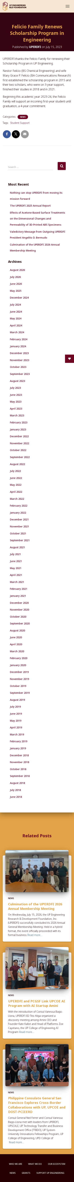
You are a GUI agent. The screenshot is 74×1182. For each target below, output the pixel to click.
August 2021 (17, 547)
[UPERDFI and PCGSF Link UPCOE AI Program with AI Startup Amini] (37, 967)
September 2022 (20, 457)
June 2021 (16, 561)
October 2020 (18, 616)
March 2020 (17, 651)
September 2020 (20, 623)
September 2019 (20, 692)
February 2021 (18, 588)
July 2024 (15, 304)
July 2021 (15, 554)
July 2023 (15, 387)
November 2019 (19, 679)
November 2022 (19, 443)
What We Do (35, 1163)
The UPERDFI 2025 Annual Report (30, 205)
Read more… (34, 935)
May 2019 (15, 720)
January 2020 (18, 665)
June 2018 (16, 796)
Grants (26, 1172)
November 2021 (19, 526)
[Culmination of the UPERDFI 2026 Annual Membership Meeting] (37, 870)
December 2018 (19, 755)
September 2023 (20, 374)
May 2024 (15, 318)
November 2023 (19, 360)
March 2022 (17, 498)
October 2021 (18, 533)
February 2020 (18, 658)
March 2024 (17, 332)
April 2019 (16, 727)
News (23, 117)
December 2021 (19, 519)
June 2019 (16, 713)
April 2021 (16, 575)
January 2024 (18, 346)
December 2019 (19, 672)
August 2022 (17, 464)
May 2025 (15, 290)
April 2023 (16, 408)
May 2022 (15, 484)
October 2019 (18, 686)
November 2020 (19, 609)
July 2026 (15, 277)
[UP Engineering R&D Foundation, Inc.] (16, 6)
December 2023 (19, 353)
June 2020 (16, 637)
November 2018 (19, 762)
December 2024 (19, 297)
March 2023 (17, 415)
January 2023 (18, 429)
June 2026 (16, 283)
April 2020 (16, 644)
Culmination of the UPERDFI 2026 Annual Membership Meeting (35, 906)
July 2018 (15, 790)
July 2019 (15, 706)
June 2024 (16, 311)
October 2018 (18, 769)
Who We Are (15, 1163)
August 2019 (17, 699)
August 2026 (17, 270)
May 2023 (15, 401)
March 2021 (17, 582)
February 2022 (18, 505)
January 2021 (18, 595)
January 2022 (18, 512)
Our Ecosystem (56, 1163)
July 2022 (15, 471)
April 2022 (16, 491)
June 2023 (16, 394)
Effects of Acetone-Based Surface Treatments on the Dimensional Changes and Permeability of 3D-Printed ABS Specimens (37, 218)
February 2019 (18, 741)
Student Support (20, 122)
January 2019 (18, 748)
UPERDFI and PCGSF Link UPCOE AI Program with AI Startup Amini (36, 1003)
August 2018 (17, 783)
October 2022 (18, 450)
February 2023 (18, 422)
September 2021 (20, 540)
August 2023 (17, 381)
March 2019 (17, 734)
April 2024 (16, 325)
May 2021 (15, 568)
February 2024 (18, 339)
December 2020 (19, 602)
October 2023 (18, 367)
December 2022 (19, 436)
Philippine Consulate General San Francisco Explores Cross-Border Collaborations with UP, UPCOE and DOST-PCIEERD (36, 1105)
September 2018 (20, 776)
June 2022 (16, 478)
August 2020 (17, 630)
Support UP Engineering (50, 1172)
